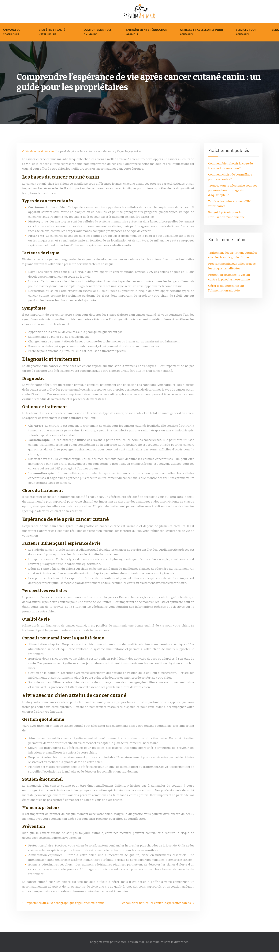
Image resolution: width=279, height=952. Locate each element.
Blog (275, 30)
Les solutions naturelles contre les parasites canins (156, 903)
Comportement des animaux (98, 32)
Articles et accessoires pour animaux (201, 32)
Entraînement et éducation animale (146, 32)
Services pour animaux (246, 32)
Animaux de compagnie (11, 32)
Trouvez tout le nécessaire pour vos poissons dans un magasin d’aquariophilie (232, 190)
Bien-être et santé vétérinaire (52, 32)
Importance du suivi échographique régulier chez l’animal (66, 903)
